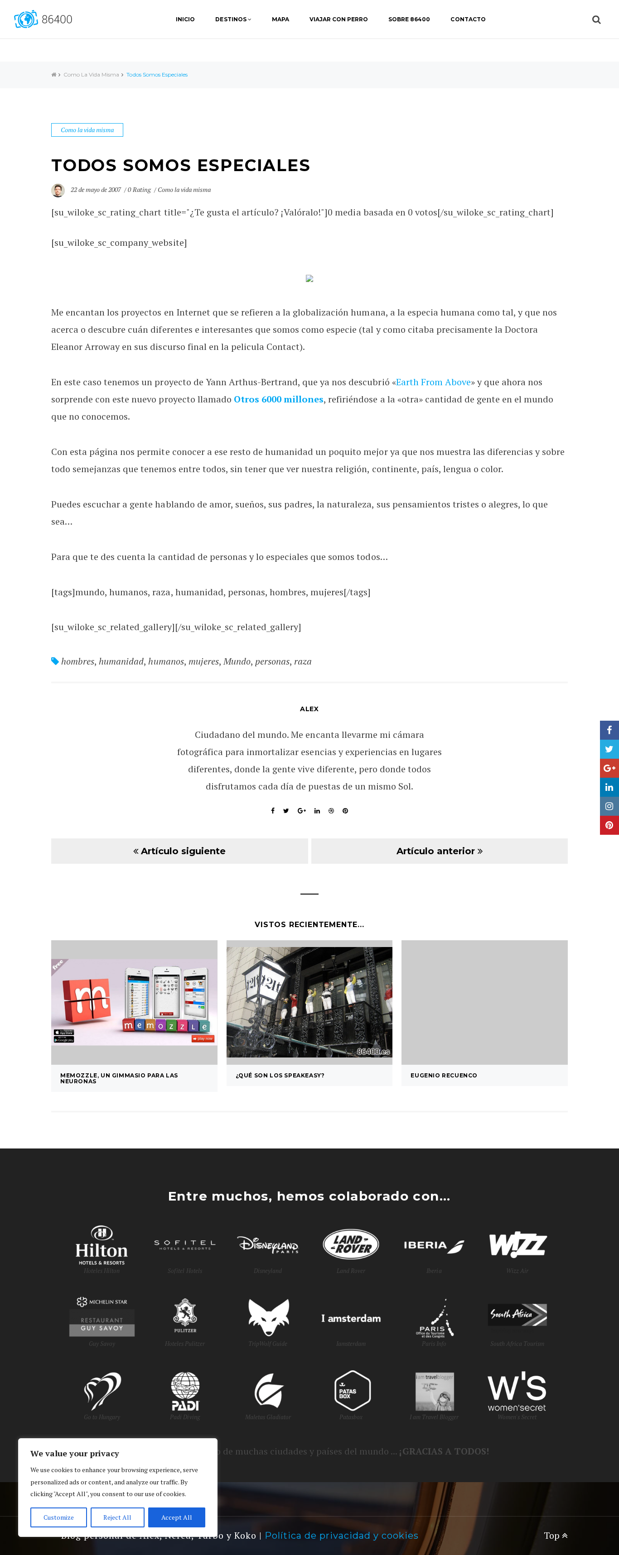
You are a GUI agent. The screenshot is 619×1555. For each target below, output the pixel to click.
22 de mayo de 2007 (96, 189)
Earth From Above (433, 382)
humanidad (121, 661)
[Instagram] (609, 806)
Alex (309, 709)
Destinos (230, 19)
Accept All (176, 1517)
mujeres (204, 661)
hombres (77, 661)
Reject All (117, 1517)
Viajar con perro (339, 19)
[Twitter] (609, 749)
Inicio (185, 19)
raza (303, 661)
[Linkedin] (609, 787)
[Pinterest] (609, 825)
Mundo (237, 661)
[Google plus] (609, 768)
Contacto (467, 19)
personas (272, 661)
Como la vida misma (91, 74)
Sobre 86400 (409, 19)
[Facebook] (609, 730)
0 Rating (139, 189)
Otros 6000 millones (279, 399)
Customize (59, 1517)
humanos (166, 661)
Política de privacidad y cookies (342, 1535)
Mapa (280, 19)
